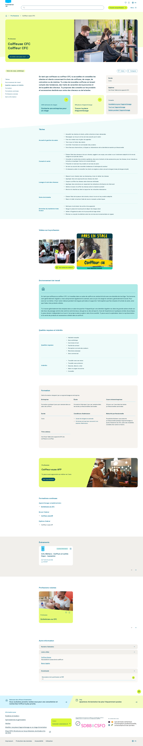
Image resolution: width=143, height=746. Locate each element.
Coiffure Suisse (46, 657)
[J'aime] (66, 612)
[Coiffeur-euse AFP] (88, 472)
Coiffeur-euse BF (47, 516)
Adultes (7, 723)
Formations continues (12, 91)
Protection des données (24, 741)
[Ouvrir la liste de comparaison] (129, 2)
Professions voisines (11, 94)
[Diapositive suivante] (136, 570)
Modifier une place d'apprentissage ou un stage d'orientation (26, 727)
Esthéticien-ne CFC (47, 507)
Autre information (10, 97)
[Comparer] (69, 612)
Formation (8, 88)
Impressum (9, 741)
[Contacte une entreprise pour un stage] (55, 104)
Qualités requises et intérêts (14, 85)
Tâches (7, 79)
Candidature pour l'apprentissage (119, 104)
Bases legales (45, 663)
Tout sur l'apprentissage (116, 107)
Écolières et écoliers (12, 716)
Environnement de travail (13, 82)
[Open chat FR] (139, 692)
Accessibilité (39, 741)
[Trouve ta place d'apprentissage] (88, 104)
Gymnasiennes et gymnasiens (15, 720)
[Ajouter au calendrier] (70, 548)
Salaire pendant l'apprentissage (119, 110)
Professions (15, 16)
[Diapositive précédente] (132, 570)
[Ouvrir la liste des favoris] (125, 2)
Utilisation (49, 741)
